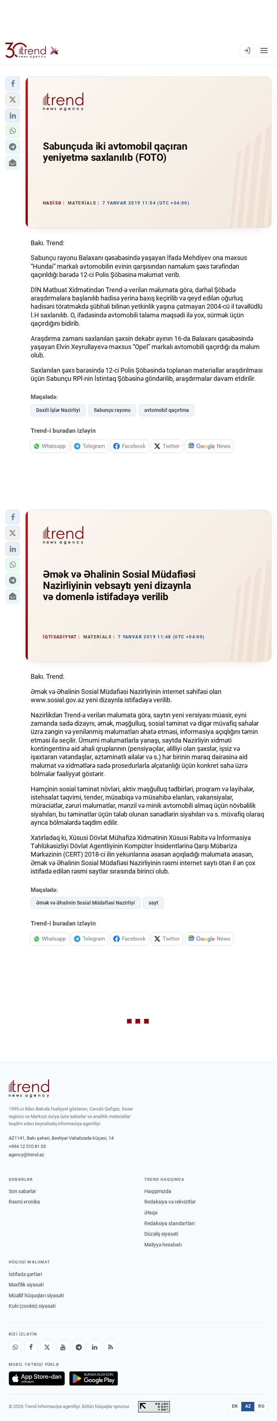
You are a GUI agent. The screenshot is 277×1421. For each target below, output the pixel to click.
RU (261, 1406)
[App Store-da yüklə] (37, 1378)
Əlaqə (150, 1212)
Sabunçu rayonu (112, 410)
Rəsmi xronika (24, 1202)
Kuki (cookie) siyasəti (32, 1306)
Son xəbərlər (22, 1191)
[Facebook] (31, 1347)
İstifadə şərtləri (25, 1274)
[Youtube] (62, 1347)
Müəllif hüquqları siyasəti (36, 1295)
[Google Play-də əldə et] (93, 1378)
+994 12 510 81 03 (27, 1146)
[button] (12, 84)
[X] (46, 1347)
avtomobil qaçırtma (166, 410)
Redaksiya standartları (169, 1223)
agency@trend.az (26, 1154)
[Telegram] (78, 1347)
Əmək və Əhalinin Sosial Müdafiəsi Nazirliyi (85, 903)
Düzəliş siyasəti (161, 1234)
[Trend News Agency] (29, 1088)
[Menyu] (264, 50)
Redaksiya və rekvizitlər (170, 1202)
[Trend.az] (32, 50)
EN (235, 1406)
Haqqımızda (157, 1191)
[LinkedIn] (94, 1347)
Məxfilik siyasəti (26, 1285)
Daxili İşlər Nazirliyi (58, 410)
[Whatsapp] (15, 1347)
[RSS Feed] (110, 1347)
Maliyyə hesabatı (163, 1245)
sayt (153, 903)
